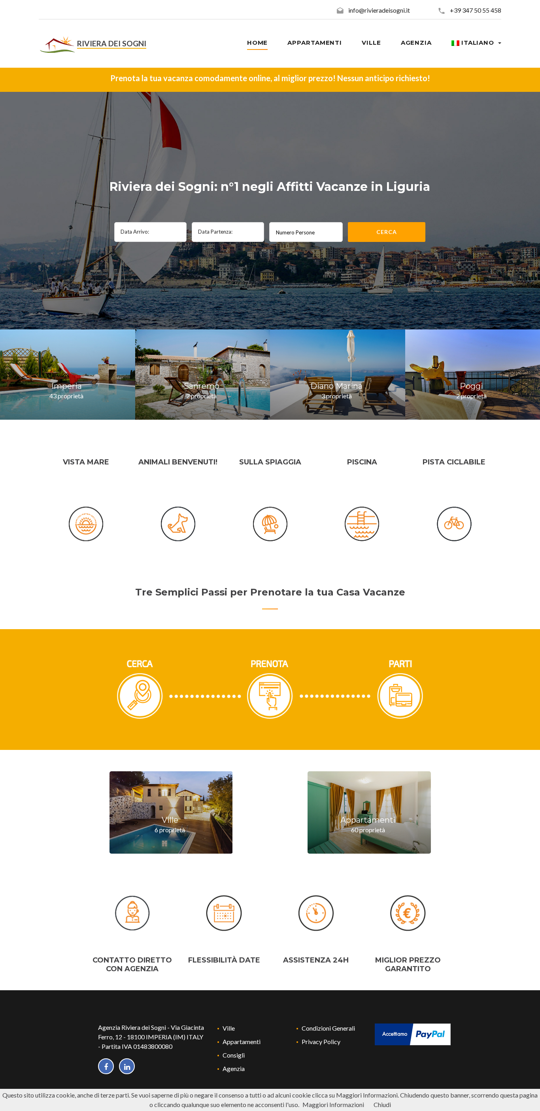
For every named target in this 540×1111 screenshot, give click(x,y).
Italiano (477, 42)
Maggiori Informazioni (333, 1104)
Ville (229, 1028)
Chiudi (382, 1104)
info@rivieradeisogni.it (379, 10)
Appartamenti (242, 1041)
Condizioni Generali (328, 1028)
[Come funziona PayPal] (413, 1033)
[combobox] (306, 232)
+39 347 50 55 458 (475, 10)
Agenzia (234, 1068)
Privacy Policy (321, 1041)
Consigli (234, 1055)
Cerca (386, 231)
